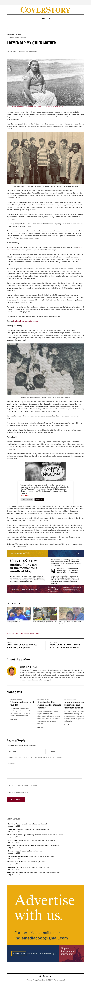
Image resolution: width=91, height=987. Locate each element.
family (9, 633)
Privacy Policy (32, 980)
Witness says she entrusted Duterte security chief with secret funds (31, 856)
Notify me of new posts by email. (18, 792)
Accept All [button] (39, 499)
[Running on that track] (19, 613)
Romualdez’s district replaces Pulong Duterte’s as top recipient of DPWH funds (36, 835)
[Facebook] (40, 976)
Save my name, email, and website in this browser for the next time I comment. (35, 757)
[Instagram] (43, 976)
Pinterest (23, 38)
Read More (10, 719)
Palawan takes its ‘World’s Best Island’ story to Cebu (26, 862)
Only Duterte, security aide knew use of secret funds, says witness (31, 840)
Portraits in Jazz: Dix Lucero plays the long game (25, 851)
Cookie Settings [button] (27, 499)
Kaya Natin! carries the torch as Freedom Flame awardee (28, 867)
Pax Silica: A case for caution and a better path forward (27, 824)
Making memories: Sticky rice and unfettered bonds (70, 705)
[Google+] (47, 976)
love (16, 633)
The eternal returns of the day (18, 703)
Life (8, 29)
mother (21, 633)
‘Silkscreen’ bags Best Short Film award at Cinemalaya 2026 (29, 829)
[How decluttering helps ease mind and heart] (45, 613)
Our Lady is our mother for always (25, 321)
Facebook (10, 38)
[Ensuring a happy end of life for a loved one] (71, 613)
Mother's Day (29, 633)
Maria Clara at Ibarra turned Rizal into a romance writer (65, 646)
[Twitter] (50, 976)
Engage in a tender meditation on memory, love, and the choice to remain (34, 872)
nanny (37, 633)
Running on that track (13, 621)
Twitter (16, 38)
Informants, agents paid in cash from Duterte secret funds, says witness (33, 845)
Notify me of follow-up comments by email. (22, 785)
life (13, 633)
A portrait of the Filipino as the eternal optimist (45, 705)
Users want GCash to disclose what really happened (22, 646)
